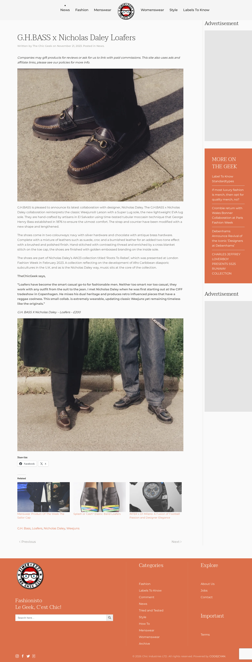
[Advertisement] (228, 85)
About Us (208, 584)
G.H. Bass (24, 528)
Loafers (37, 528)
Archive (144, 643)
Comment (146, 597)
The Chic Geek (42, 46)
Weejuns (73, 528)
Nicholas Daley (54, 528)
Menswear (102, 10)
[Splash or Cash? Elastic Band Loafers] (99, 497)
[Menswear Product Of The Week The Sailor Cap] (43, 497)
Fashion (81, 10)
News (65, 10)
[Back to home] (126, 11)
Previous (28, 542)
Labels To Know (196, 10)
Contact (207, 597)
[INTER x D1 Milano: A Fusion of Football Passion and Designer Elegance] (156, 497)
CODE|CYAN (217, 656)
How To (144, 623)
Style (174, 10)
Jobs (204, 590)
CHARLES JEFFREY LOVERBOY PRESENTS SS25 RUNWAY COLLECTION (226, 264)
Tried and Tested (151, 610)
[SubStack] (34, 656)
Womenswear (152, 10)
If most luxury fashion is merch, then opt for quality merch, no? (228, 194)
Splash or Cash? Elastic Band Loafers (97, 514)
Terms (205, 634)
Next (175, 542)
